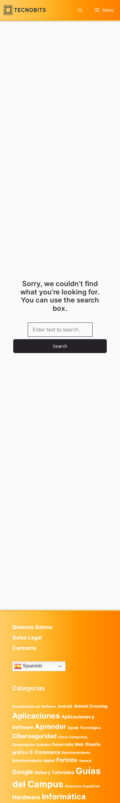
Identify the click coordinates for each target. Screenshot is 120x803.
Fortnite (67, 760)
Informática (64, 796)
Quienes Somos (32, 627)
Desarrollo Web (68, 744)
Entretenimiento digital (33, 760)
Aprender (50, 726)
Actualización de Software (34, 706)
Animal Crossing (91, 706)
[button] (80, 10)
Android (65, 706)
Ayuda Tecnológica (84, 728)
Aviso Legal (27, 637)
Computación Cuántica (31, 745)
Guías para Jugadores (82, 786)
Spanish (32, 666)
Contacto (24, 648)
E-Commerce (45, 752)
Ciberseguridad (34, 736)
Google (22, 772)
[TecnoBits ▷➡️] (24, 10)
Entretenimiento (76, 753)
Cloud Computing (72, 737)
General (85, 761)
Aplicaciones (36, 715)
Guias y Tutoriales (54, 772)
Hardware (26, 797)
